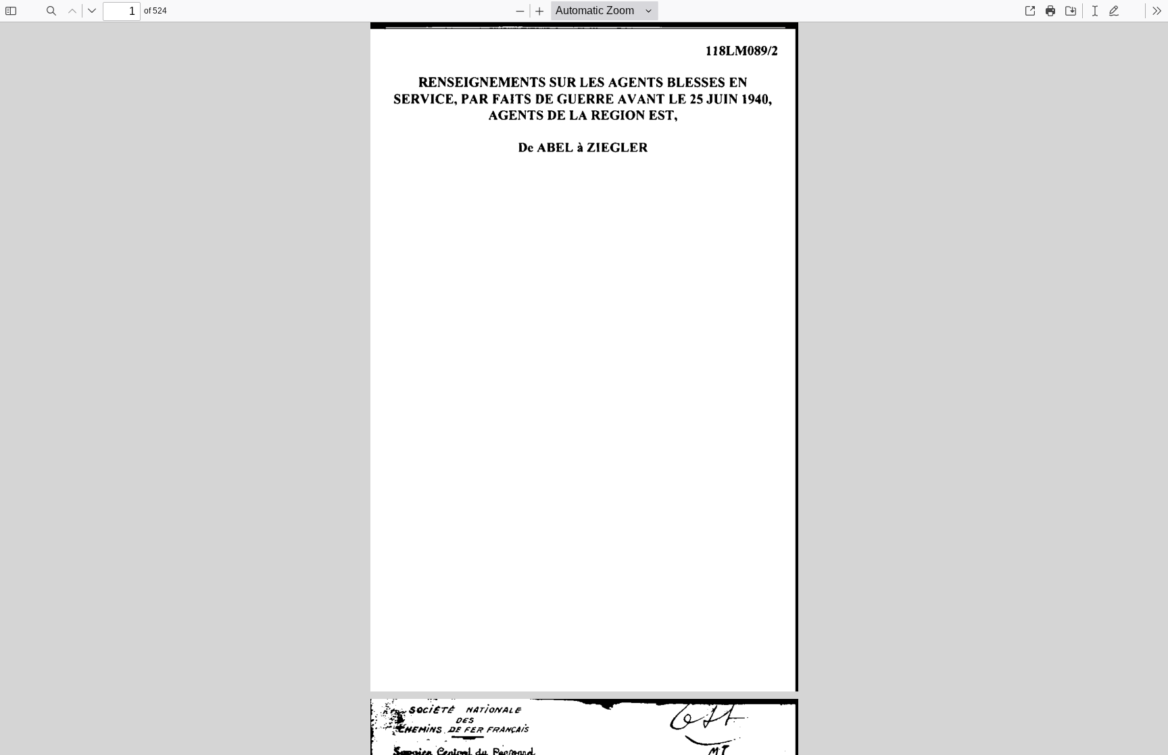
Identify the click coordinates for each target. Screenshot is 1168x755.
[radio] (1095, 10)
